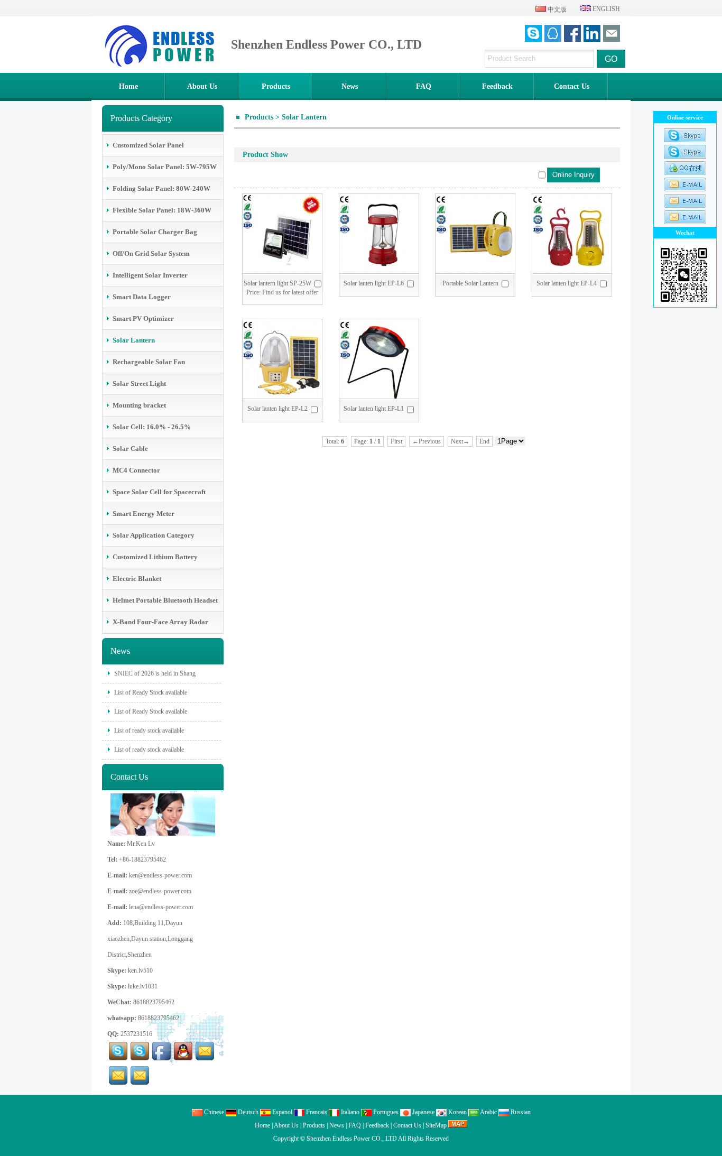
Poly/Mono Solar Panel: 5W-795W (165, 167)
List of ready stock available (148, 730)
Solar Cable (130, 448)
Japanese (422, 1112)
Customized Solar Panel (148, 145)
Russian (520, 1112)
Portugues (385, 1112)
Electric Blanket (137, 578)
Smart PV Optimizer (143, 318)
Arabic (488, 1112)
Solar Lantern (304, 117)
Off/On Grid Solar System (151, 253)
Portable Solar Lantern (470, 283)
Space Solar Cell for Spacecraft (159, 492)
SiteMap (436, 1125)
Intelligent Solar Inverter (150, 275)
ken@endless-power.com (160, 875)
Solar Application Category (154, 535)
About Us (202, 86)
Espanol (281, 1112)
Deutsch (247, 1112)
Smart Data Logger (142, 297)
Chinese (213, 1112)
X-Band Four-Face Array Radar (160, 622)
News (349, 86)
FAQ (423, 86)
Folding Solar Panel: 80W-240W (161, 188)
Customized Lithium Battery (155, 557)
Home (128, 86)
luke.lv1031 (143, 986)
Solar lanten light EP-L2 (277, 408)
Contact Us (571, 86)
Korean (457, 1112)
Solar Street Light (139, 383)
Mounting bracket (139, 405)
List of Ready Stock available (150, 692)
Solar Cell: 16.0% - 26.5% (152, 427)
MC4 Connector (136, 470)
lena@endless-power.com (161, 907)
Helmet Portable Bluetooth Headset (165, 600)
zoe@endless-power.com (160, 891)
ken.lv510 (140, 970)
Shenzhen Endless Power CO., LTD (352, 1138)
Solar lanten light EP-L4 (566, 283)
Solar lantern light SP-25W (277, 283)
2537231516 (136, 1034)
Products (276, 86)
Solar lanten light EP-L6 (374, 283)
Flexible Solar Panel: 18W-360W (162, 210)
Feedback (497, 86)
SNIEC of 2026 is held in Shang (154, 673)
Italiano (349, 1112)
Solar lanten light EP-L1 (374, 408)
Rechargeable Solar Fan (149, 362)
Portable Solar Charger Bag (155, 232)
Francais (315, 1112)
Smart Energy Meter (143, 513)
